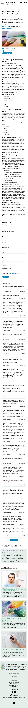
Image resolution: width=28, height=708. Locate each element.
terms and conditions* (15, 273)
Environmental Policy (14, 685)
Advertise (14, 674)
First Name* (5, 236)
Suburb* (4, 252)
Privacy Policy (14, 680)
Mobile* (4, 263)
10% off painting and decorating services (12, 551)
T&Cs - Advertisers (14, 683)
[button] (2, 4)
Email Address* (6, 247)
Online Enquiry (7, 53)
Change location (10, 4)
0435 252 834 (11, 48)
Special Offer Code (6, 268)
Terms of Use (14, 686)
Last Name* (5, 242)
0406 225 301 (11, 51)
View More (14, 540)
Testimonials (14, 676)
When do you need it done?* (9, 231)
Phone (3, 257)
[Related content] (14, 579)
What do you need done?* (8, 225)
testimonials (9, 28)
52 (4, 28)
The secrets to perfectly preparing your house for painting (13, 650)
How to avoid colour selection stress (12, 619)
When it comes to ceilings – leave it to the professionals (14, 589)
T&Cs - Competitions (14, 682)
